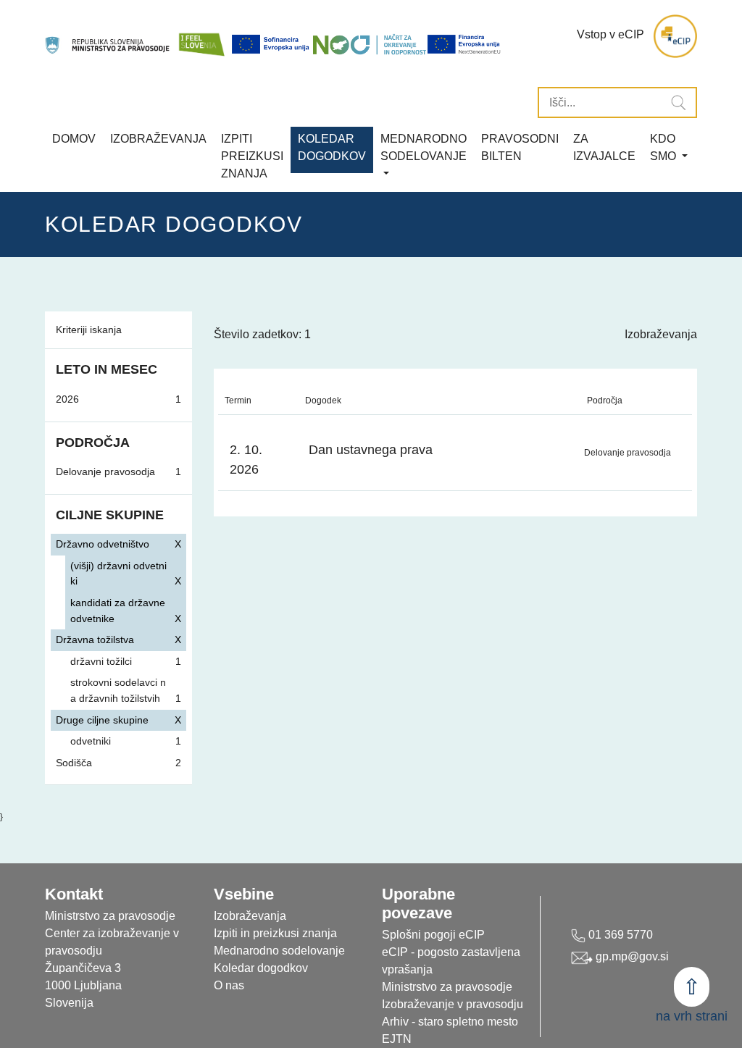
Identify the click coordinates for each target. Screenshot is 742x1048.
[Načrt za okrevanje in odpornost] (369, 44)
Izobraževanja (158, 139)
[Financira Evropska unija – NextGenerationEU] (464, 44)
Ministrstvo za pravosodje (447, 987)
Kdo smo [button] (664, 147)
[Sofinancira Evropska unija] (271, 44)
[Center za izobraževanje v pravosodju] (108, 36)
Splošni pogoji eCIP (433, 934)
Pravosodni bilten (520, 147)
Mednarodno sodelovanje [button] (423, 147)
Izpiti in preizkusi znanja (275, 933)
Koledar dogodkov (261, 968)
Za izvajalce (604, 147)
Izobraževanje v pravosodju (452, 1004)
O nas (229, 985)
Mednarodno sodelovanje (279, 950)
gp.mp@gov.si (631, 956)
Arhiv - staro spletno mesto (450, 1021)
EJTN (397, 1039)
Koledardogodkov (332, 147)
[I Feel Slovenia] (201, 36)
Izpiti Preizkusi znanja (252, 156)
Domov (74, 139)
